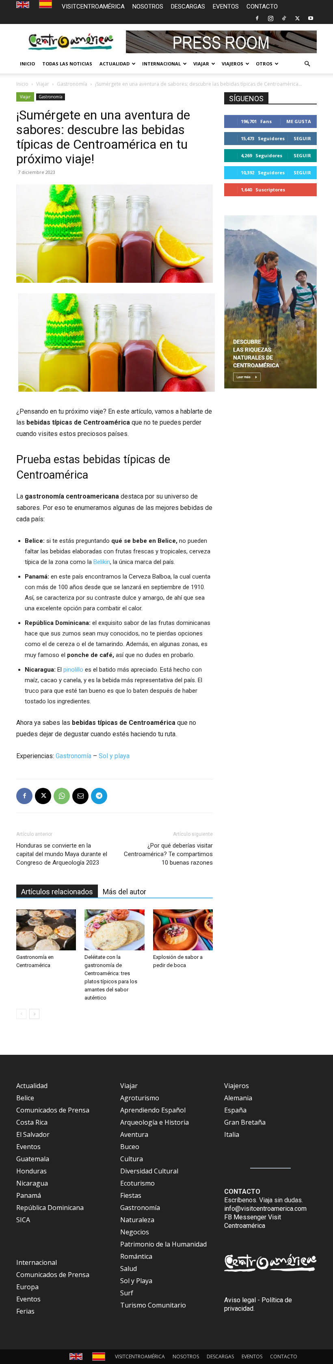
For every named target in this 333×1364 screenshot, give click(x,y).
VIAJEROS (232, 64)
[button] (307, 63)
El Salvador (33, 1134)
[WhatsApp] (62, 796)
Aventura (134, 1134)
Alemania (238, 1097)
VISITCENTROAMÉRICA (93, 6)
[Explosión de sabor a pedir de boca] (183, 929)
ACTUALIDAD (114, 64)
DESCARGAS (188, 6)
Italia (231, 1134)
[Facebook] (257, 18)
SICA (23, 1219)
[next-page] (34, 1014)
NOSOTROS (147, 6)
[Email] (80, 796)
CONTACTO (262, 6)
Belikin (101, 562)
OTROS (264, 64)
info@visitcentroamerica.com (265, 1208)
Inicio (22, 83)
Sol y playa (114, 756)
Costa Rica (32, 1122)
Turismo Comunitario (153, 1305)
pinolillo (73, 669)
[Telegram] (99, 796)
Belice (25, 1097)
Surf (126, 1292)
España (235, 1110)
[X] (297, 18)
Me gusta (298, 121)
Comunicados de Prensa (52, 1110)
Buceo (129, 1146)
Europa (27, 1286)
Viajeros (236, 1085)
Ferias (25, 1311)
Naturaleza (137, 1219)
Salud (128, 1268)
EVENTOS (226, 6)
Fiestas (130, 1195)
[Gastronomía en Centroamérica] (46, 929)
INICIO (27, 64)
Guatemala (32, 1158)
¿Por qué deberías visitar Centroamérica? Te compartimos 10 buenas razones (168, 854)
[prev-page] (21, 1014)
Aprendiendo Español (153, 1110)
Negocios (134, 1231)
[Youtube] (311, 18)
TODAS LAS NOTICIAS (67, 64)
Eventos (28, 1146)
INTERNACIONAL (161, 64)
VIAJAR (201, 64)
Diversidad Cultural (149, 1171)
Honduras (31, 1171)
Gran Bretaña (245, 1122)
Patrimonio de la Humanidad (163, 1244)
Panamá (28, 1195)
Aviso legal (240, 1300)
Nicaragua (32, 1183)
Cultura (131, 1158)
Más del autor (124, 891)
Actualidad (32, 1085)
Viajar (42, 83)
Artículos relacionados (57, 891)
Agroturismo (139, 1097)
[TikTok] (284, 18)
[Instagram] (270, 18)
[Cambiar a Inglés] (23, 5)
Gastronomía (72, 83)
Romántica (136, 1256)
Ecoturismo (137, 1183)
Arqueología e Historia (154, 1122)
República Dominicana (50, 1207)
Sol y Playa (136, 1280)
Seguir (302, 138)
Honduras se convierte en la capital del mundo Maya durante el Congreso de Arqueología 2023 (61, 854)
